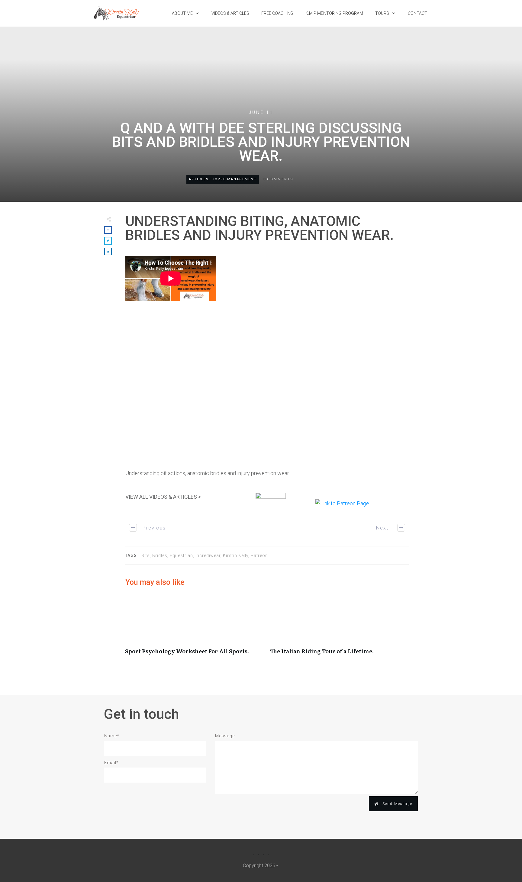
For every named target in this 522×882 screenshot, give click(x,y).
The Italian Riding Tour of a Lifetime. (339, 628)
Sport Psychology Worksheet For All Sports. (194, 628)
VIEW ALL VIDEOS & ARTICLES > (163, 497)
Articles (199, 179)
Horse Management (234, 179)
